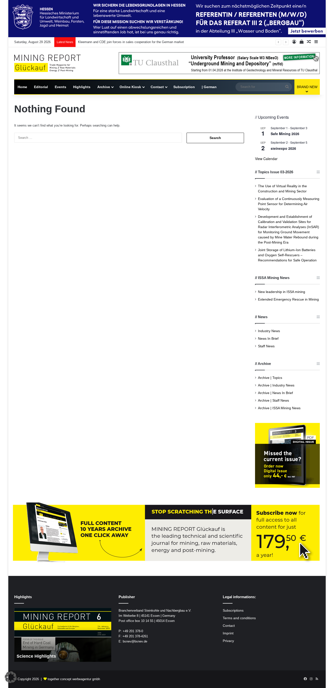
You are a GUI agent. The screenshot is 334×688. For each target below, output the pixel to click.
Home (22, 87)
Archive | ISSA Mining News (279, 408)
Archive (103, 87)
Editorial (41, 87)
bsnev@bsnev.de (135, 641)
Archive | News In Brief (275, 393)
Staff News (266, 346)
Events (60, 87)
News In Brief (268, 338)
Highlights (81, 87)
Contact (157, 87)
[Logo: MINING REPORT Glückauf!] (51, 63)
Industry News (269, 331)
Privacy (228, 641)
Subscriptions (233, 610)
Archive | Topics (270, 378)
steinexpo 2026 (283, 148)
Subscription (184, 87)
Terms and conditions (239, 618)
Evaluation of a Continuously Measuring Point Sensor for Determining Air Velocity (288, 204)
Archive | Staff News (273, 400)
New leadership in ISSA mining (281, 292)
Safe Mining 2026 (285, 133)
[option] (62, 635)
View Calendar (266, 158)
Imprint (228, 633)
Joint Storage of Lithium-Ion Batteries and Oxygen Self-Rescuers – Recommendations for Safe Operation (287, 255)
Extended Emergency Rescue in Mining (288, 299)
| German (209, 87)
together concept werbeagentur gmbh (74, 679)
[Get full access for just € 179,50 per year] (167, 533)
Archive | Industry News (276, 385)
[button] (11, 677)
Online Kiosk (130, 87)
